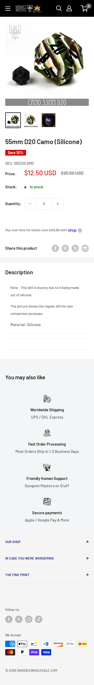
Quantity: (13, 203)
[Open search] (59, 8)
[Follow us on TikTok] (38, 619)
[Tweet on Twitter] (75, 248)
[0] (84, 8)
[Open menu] (7, 9)
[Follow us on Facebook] (9, 619)
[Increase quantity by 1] (57, 203)
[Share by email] (85, 248)
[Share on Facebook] (55, 248)
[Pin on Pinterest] (65, 248)
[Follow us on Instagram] (28, 619)
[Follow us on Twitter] (18, 619)
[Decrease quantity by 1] (30, 203)
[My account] (69, 8)
